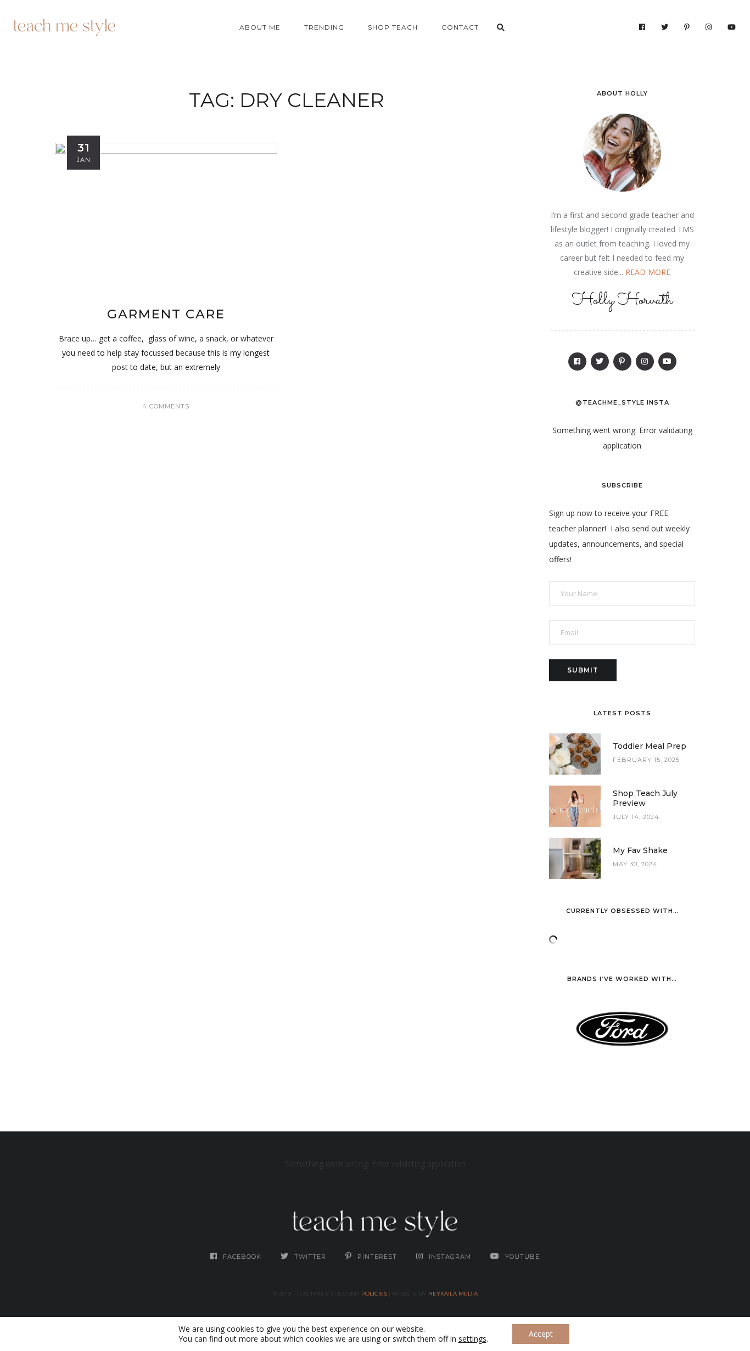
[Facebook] (642, 27)
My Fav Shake (640, 850)
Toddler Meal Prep (649, 746)
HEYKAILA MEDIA (453, 1293)
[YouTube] (731, 27)
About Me (260, 27)
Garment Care (166, 314)
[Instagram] (709, 27)
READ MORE (647, 272)
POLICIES (374, 1293)
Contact (460, 27)
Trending (324, 27)
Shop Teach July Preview (645, 798)
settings (472, 1339)
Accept (541, 1333)
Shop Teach (393, 27)
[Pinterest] (687, 27)
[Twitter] (665, 27)
